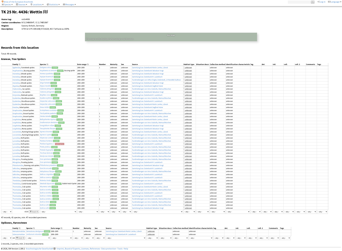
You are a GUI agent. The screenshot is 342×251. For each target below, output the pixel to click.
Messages (69, 4)
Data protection (108, 248)
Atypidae (16, 86)
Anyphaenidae (18, 71)
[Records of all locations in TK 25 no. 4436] (45, 12)
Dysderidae (16, 98)
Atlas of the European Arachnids (18, 1)
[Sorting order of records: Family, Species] (19, 64)
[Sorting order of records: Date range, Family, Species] (88, 64)
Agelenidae (16, 67)
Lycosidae (16, 138)
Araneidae (16, 74)
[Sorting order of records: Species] (47, 64)
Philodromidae (18, 165)
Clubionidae (17, 89)
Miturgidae (16, 159)
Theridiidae (17, 180)
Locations (37, 4)
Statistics (53, 4)
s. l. (47, 144)
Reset (34, 212)
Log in (322, 1)
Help (126, 248)
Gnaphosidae (17, 110)
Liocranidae (17, 132)
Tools (120, 248)
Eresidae (15, 107)
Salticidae (16, 168)
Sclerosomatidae (19, 234)
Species (7, 4)
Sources (21, 4)
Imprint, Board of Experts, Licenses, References (78, 248)
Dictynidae (16, 95)
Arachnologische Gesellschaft (39, 248)
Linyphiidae (17, 119)
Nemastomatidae (19, 231)
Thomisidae (17, 187)
